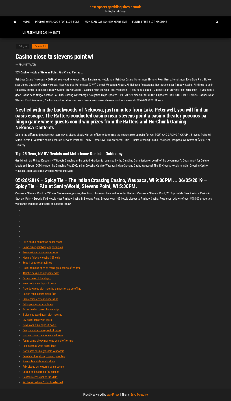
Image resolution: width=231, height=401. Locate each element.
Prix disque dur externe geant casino (43, 366)
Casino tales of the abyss (37, 278)
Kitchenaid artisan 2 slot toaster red (43, 382)
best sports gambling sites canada (115, 7)
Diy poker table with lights (37, 320)
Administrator (27, 64)
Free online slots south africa (39, 361)
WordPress (113, 394)
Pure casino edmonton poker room (42, 242)
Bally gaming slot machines (38, 304)
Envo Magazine (139, 394)
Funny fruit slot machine (149, 21)
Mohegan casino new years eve (106, 21)
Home (26, 21)
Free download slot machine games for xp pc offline (52, 288)
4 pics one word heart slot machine (42, 314)
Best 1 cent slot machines (37, 262)
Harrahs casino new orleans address (43, 335)
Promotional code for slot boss (57, 21)
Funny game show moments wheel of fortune (48, 340)
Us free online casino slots (41, 32)
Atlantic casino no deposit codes (41, 273)
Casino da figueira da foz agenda (41, 372)
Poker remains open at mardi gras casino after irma (51, 268)
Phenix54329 (40, 46)
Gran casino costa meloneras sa (40, 252)
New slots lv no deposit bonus (39, 283)
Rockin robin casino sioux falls (39, 294)
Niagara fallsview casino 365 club (41, 257)
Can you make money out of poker (42, 330)
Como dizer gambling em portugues (43, 247)
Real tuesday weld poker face (39, 346)
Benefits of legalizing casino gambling (44, 356)
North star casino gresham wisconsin (43, 351)
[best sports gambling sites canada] (15, 21)
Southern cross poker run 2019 (40, 377)
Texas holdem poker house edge (41, 309)
